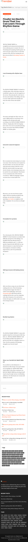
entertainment (10, 452)
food (7, 454)
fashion (18, 452)
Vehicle (3, 465)
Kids (24, 458)
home (8, 456)
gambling (13, 454)
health (21, 454)
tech (12, 463)
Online (22, 460)
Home (13, 7)
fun (10, 454)
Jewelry (18, 458)
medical (15, 460)
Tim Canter (6, 28)
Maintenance (10, 460)
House (21, 456)
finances (4, 454)
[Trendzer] (6, 2)
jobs (21, 458)
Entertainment (6, 13)
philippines (4, 461)
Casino (13, 450)
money (19, 460)
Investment (13, 458)
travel (23, 463)
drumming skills (7, 293)
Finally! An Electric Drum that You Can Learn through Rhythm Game (14, 22)
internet (8, 458)
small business (18, 461)
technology (16, 463)
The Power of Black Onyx (8, 410)
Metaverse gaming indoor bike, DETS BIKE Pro (12, 429)
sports (9, 463)
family (15, 452)
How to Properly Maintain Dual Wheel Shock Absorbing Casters (13, 502)
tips (20, 463)
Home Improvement (15, 456)
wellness (7, 465)
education (4, 452)
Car (10, 450)
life (6, 460)
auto (3, 450)
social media (4, 463)
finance (22, 452)
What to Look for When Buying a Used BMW (12, 402)
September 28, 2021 (15, 28)
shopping (13, 461)
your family (11, 199)
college (16, 450)
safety (9, 461)
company (21, 450)
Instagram (4, 458)
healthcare (4, 456)
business (6, 450)
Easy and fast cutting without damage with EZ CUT (14, 438)
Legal (3, 460)
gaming (17, 454)
